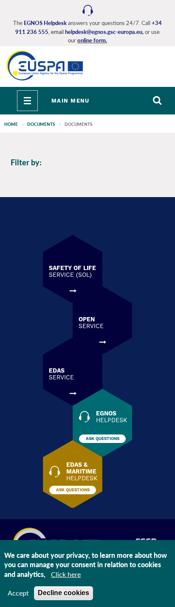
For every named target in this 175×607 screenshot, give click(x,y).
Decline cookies (63, 592)
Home (11, 124)
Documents (41, 124)
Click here (66, 574)
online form (91, 40)
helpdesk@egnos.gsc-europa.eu (103, 31)
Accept (18, 593)
